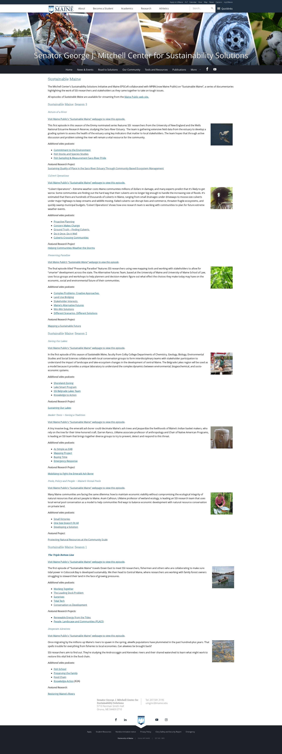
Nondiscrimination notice (126, 731)
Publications (179, 69)
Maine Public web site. (136, 96)
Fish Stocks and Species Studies (71, 154)
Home (69, 69)
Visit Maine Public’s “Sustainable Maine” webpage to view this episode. (86, 119)
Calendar (193, 2)
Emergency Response (66, 461)
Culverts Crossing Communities (71, 237)
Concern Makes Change (67, 225)
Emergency (190, 731)
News (211, 2)
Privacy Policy (145, 731)
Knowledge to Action (65, 395)
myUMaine (228, 2)
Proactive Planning (64, 221)
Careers (219, 2)
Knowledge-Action (64, 681)
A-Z (186, 2)
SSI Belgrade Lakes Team (67, 391)
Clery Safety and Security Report (168, 731)
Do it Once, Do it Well (65, 233)
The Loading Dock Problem (69, 592)
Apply (89, 731)
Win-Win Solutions (64, 309)
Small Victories (62, 519)
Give (200, 2)
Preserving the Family (66, 673)
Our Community (131, 69)
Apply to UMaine (176, 2)
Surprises (59, 596)
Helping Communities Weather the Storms (71, 248)
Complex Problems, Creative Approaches (77, 293)
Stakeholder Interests (66, 301)
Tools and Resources (156, 69)
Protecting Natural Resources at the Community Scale (78, 539)
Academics (127, 8)
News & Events (85, 69)
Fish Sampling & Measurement (71, 158)
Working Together (63, 588)
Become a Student (103, 8)
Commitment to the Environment (72, 150)
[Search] (212, 8)
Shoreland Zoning (63, 383)
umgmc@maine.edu (157, 703)
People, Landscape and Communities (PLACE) (79, 621)
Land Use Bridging (64, 297)
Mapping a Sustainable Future (64, 326)
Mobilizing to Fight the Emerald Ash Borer (71, 473)
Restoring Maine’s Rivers (61, 693)
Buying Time (60, 457)
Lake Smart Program (65, 387)
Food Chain (60, 677)
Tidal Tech (59, 600)
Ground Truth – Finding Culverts (72, 229)
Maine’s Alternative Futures (69, 305)
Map (205, 2)
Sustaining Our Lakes (59, 407)
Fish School (60, 669)
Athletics (164, 8)
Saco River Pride (97, 158)
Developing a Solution (66, 527)
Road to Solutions (108, 69)
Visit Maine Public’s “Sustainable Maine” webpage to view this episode (83, 262)
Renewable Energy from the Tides (72, 617)
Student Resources (103, 731)
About (81, 8)
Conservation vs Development (70, 604)
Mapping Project (63, 453)
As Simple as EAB (63, 449)
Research (146, 8)
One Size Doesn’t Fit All (66, 523)
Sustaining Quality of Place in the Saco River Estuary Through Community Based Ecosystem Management (106, 168)
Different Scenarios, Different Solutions (75, 313)
